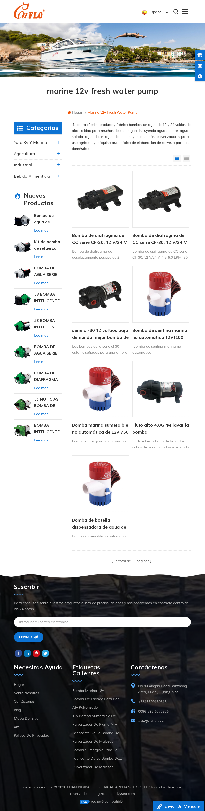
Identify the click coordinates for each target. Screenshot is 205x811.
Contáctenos (24, 701)
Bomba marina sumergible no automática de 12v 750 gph (100, 429)
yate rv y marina (30, 142)
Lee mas (41, 230)
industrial (23, 165)
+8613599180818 (152, 702)
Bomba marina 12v (88, 691)
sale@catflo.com (152, 721)
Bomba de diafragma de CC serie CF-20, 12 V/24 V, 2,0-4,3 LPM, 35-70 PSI (100, 239)
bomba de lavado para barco (97, 699)
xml (17, 727)
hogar (77, 112)
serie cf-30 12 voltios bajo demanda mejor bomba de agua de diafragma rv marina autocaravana (100, 334)
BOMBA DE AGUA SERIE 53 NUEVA (45, 350)
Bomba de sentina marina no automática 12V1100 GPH (159, 334)
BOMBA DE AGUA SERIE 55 (45, 272)
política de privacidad (31, 735)
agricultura (24, 153)
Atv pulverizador (85, 707)
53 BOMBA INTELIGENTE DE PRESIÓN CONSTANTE (47, 298)
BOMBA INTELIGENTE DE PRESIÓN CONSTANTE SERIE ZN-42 (47, 429)
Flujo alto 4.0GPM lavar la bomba (160, 428)
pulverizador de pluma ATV (94, 724)
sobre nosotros (26, 693)
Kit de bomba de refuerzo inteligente (47, 245)
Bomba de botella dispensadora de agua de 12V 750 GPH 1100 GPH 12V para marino (99, 524)
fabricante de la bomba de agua (97, 733)
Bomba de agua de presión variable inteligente (44, 219)
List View (186, 158)
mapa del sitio (26, 718)
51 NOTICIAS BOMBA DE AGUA (46, 403)
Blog (17, 710)
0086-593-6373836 (153, 711)
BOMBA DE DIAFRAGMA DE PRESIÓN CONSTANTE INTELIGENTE (47, 377)
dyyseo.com (125, 794)
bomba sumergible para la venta (97, 750)
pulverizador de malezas (93, 741)
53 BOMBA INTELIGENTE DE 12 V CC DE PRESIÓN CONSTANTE (47, 324)
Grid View (177, 158)
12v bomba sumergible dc (94, 716)
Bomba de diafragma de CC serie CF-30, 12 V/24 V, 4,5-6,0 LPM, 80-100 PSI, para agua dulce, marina (160, 239)
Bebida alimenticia (32, 176)
